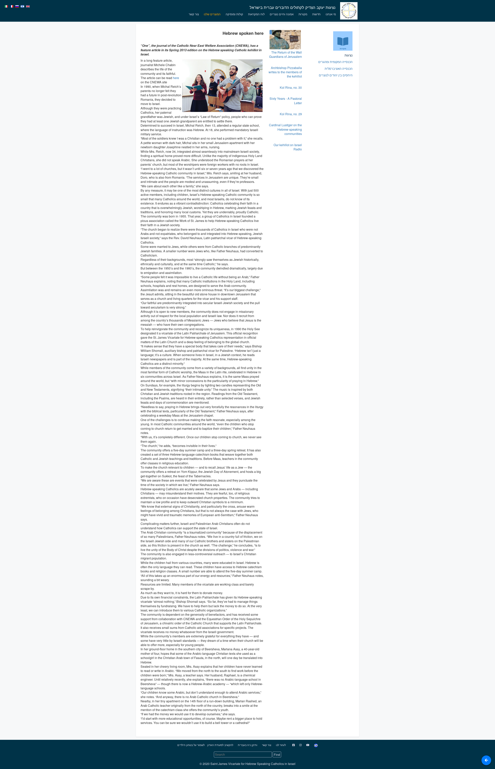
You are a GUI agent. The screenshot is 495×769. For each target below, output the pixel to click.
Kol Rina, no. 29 (291, 114)
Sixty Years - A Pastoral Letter (286, 100)
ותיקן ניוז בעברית (247, 745)
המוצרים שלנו (212, 14)
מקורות (303, 14)
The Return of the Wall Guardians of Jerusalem (285, 54)
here (175, 78)
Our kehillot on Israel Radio (288, 147)
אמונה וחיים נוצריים (282, 14)
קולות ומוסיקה (234, 14)
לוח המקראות (256, 14)
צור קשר (194, 14)
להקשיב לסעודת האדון (220, 745)
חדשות (316, 14)
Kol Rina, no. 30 (291, 87)
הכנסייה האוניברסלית (338, 68)
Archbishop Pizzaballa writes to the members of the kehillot (285, 72)
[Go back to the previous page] (486, 760)
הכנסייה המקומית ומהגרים (335, 62)
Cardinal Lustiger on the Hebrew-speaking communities (285, 129)
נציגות (348, 55)
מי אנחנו (331, 14)
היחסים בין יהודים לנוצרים (335, 75)
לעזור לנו (280, 745)
